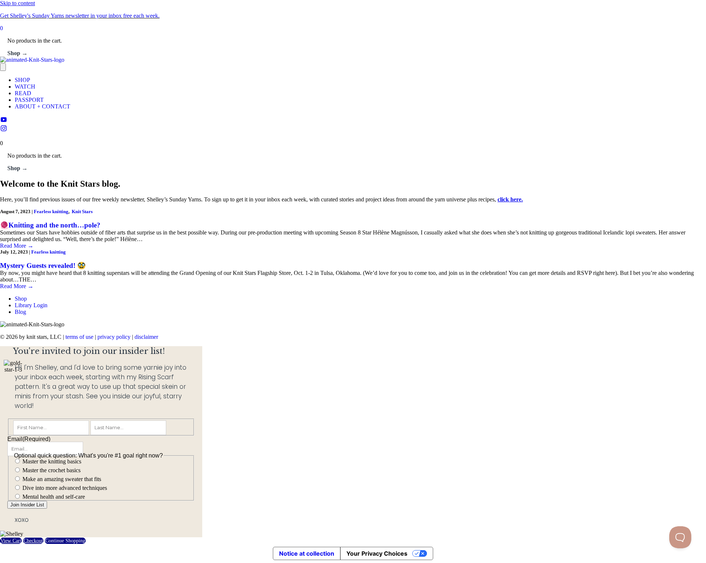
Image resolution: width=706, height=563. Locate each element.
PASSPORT (29, 100)
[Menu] (3, 67)
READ (23, 93)
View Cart (10, 541)
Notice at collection (306, 553)
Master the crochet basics (51, 470)
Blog (20, 312)
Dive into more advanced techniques (64, 488)
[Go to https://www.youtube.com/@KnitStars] (353, 120)
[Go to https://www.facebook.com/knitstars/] (353, 136)
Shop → (17, 53)
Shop (21, 298)
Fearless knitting (51, 211)
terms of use (79, 337)
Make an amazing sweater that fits (61, 479)
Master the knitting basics (51, 461)
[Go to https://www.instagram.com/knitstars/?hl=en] (353, 129)
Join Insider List (27, 505)
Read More (16, 246)
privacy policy (114, 337)
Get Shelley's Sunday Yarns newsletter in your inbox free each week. (80, 15)
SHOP (22, 80)
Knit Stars (82, 211)
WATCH (25, 86)
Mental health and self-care (53, 497)
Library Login (31, 305)
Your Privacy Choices (376, 553)
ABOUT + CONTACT (42, 106)
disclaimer (146, 337)
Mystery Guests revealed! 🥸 (43, 265)
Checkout (33, 541)
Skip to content (17, 3)
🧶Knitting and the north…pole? (50, 225)
